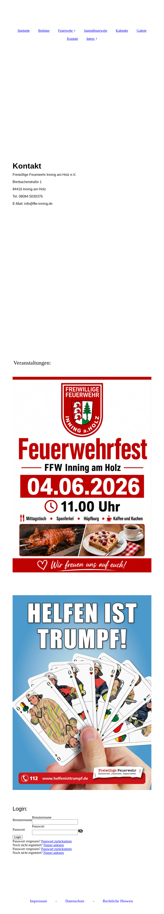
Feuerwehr (65, 30)
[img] (82, 96)
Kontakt (72, 38)
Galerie (141, 30)
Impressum (38, 901)
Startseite (24, 30)
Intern (90, 38)
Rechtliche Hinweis (118, 901)
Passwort (19, 829)
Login (17, 837)
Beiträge (44, 30)
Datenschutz (74, 901)
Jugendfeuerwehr (95, 30)
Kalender (122, 30)
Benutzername (22, 820)
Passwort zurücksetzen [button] (56, 841)
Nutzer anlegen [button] (53, 845)
